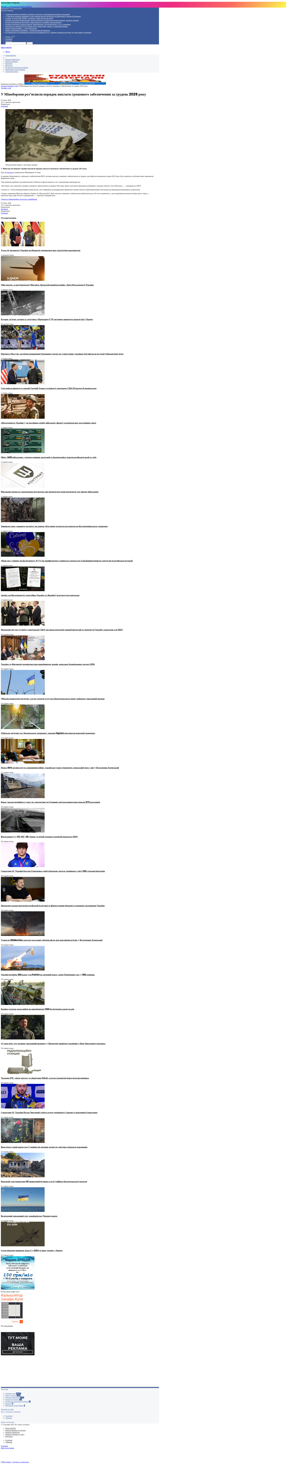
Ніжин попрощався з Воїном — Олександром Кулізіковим (27, 30)
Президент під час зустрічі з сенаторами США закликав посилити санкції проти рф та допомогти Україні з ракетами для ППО (62, 629)
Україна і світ (10, 57)
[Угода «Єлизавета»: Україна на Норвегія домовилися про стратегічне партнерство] (23, 246)
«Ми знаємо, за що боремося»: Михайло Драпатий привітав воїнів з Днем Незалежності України (47, 284)
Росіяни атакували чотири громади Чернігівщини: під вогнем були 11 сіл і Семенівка (38, 24)
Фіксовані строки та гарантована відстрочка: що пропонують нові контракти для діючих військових (50, 491)
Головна (4, 86)
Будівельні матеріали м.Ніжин (16, 68)
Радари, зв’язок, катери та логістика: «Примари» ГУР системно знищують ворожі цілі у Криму (47, 319)
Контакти (9, 66)
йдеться (10, 172)
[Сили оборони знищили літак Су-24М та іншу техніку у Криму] (23, 1246)
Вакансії (8, 1404)
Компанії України (12, 1399)
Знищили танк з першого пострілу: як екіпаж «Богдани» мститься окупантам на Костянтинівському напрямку (54, 526)
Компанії (8, 64)
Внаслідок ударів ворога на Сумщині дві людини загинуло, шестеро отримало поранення (44, 1147)
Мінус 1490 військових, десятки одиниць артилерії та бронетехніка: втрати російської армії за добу (49, 457)
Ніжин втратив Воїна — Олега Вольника (21, 28)
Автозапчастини (11, 72)
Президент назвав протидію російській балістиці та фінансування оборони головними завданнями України (53, 905)
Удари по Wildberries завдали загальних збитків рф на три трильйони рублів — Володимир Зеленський (51, 940)
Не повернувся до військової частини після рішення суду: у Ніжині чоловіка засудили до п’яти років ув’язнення (48, 32)
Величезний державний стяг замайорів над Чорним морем (29, 1216)
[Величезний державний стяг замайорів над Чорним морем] (23, 1211)
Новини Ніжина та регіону (15, 1430)
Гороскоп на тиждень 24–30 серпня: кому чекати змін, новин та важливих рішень (36, 26)
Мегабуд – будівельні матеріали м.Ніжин (16, 6)
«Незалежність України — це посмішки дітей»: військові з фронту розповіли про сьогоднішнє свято (48, 422)
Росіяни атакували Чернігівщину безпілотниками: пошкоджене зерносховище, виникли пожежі (42, 20)
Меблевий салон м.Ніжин (15, 70)
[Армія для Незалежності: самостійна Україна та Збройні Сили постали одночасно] (23, 590)
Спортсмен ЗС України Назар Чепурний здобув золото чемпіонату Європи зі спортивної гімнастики (49, 1112)
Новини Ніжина (11, 62)
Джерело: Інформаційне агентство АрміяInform (19, 199)
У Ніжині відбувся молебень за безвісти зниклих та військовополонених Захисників (37, 14)
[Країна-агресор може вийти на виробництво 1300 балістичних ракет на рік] (23, 1004)
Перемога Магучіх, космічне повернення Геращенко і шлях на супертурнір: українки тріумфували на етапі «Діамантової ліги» (62, 353)
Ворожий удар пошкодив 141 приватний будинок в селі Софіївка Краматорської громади (44, 1181)
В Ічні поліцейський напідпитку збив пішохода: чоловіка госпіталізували (33, 22)
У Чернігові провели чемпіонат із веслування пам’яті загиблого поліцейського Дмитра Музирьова (43, 16)
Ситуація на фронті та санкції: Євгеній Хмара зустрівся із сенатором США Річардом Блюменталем (48, 388)
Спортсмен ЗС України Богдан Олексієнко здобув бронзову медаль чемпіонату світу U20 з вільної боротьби (53, 871)
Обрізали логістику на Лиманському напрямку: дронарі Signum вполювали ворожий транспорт (48, 733)
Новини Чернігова (12, 59)
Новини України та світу (14, 1434)
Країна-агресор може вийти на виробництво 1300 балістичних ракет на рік (37, 1009)
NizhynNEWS (10, 55)
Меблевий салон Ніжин (14, 1406)
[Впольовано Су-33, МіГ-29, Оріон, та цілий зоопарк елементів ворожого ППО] (23, 832)
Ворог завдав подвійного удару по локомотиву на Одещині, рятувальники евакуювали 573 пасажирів (50, 802)
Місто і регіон (10, 1395)
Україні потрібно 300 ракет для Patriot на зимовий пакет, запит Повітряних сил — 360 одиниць (48, 974)
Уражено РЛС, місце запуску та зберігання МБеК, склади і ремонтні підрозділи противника (45, 1078)
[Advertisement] (68, 1371)
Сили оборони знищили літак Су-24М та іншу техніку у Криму (32, 1250)
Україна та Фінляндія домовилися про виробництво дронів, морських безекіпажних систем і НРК (48, 664)
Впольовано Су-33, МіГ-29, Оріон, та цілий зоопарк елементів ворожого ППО (39, 836)
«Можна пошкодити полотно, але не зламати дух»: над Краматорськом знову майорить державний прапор (53, 698)
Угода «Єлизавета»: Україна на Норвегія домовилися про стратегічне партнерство (40, 250)
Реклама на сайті (7, 1409)
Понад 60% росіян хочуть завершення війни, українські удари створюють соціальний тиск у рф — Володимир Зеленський (60, 767)
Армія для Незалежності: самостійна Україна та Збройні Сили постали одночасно (40, 595)
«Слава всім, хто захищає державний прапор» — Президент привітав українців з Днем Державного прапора (53, 1043)
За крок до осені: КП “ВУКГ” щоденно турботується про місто (29, 18)
